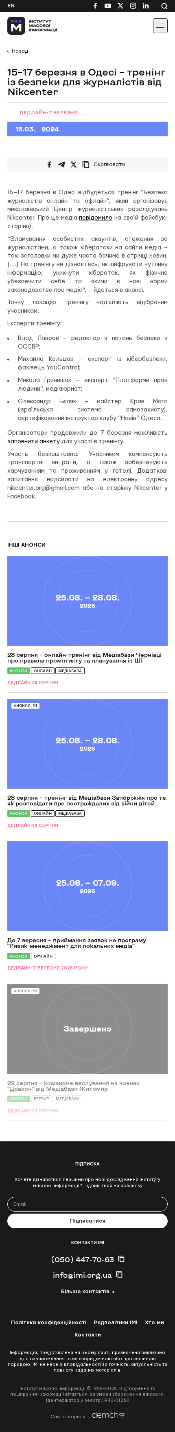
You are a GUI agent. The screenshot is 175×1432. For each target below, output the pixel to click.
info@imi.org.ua (82, 1275)
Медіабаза (70, 671)
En (11, 6)
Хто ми (154, 1322)
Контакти (87, 1335)
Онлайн (43, 671)
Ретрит (41, 1098)
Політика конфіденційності (48, 1322)
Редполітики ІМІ (116, 1322)
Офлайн (43, 956)
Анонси (19, 671)
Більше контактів (85, 1291)
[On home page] (24, 26)
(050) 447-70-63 (82, 1259)
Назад (20, 51)
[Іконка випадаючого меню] (160, 25)
